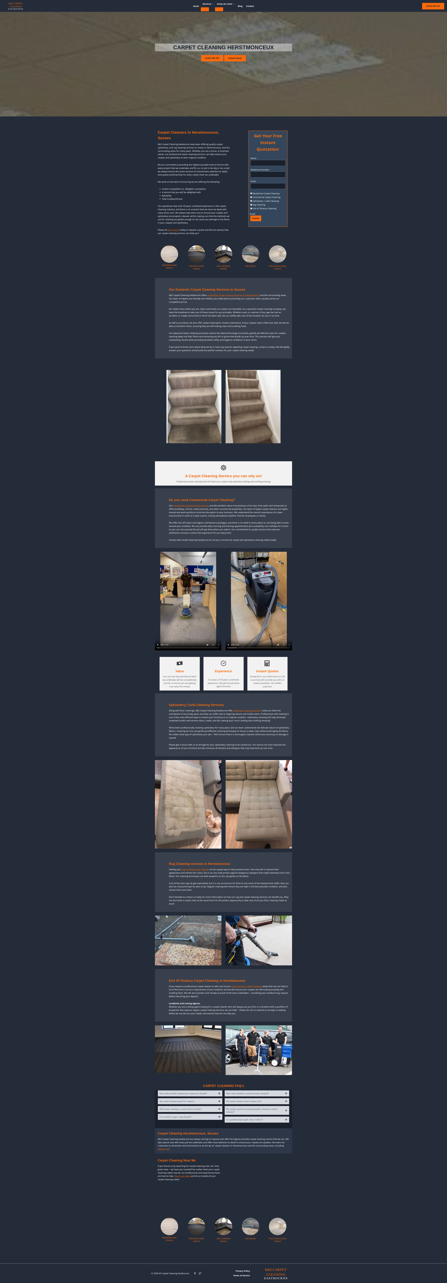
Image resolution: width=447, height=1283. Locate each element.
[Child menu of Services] (205, 9)
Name (254, 158)
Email (254, 181)
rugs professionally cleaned (195, 869)
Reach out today (182, 1176)
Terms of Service (241, 1275)
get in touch (173, 229)
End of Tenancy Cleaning (264, 208)
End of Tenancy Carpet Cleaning (277, 267)
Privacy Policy (243, 1271)
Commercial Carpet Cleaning (266, 197)
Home (196, 6)
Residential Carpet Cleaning (265, 193)
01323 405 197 (433, 6)
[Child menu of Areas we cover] (219, 9)
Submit (255, 218)
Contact (250, 6)
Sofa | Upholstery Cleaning (223, 267)
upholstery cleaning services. (247, 710)
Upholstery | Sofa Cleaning (265, 201)
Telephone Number (260, 169)
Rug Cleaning (258, 204)
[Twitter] (200, 1273)
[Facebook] (195, 1273)
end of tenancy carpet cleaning (246, 986)
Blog (240, 6)
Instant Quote (235, 58)
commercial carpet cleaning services (191, 505)
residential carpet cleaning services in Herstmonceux (233, 295)
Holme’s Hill (163, 1149)
